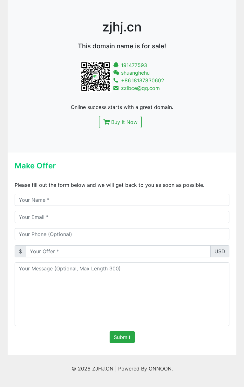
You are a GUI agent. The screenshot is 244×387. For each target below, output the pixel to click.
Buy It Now (124, 122)
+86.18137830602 (141, 80)
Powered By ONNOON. (145, 368)
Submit (122, 337)
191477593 (133, 65)
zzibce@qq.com (139, 88)
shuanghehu (134, 73)
